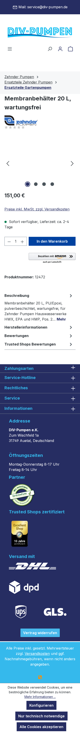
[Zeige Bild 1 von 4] (27, 184)
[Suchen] (49, 48)
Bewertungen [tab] (16, 335)
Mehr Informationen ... (40, 697)
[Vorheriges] (7, 163)
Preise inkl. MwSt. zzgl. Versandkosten (37, 209)
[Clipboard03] (40, 163)
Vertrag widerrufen (40, 633)
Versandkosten (37, 653)
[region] (40, 163)
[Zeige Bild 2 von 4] (36, 184)
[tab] (38, 307)
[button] (52, 258)
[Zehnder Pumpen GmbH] (40, 120)
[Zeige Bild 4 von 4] (52, 184)
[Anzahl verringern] (9, 241)
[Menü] (9, 48)
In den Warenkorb (52, 241)
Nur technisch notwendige (41, 716)
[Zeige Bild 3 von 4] (44, 184)
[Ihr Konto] (60, 48)
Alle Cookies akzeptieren (41, 727)
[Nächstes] (72, 163)
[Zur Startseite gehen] (40, 33)
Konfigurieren (41, 705)
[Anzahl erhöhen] (22, 241)
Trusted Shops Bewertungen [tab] (30, 344)
